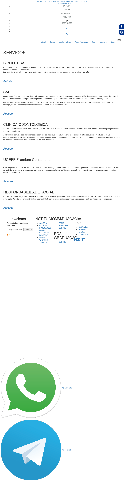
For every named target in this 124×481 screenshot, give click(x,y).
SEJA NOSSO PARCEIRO (44, 233)
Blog (93, 42)
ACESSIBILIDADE (64, 3)
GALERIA (43, 223)
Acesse (8, 81)
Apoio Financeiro (81, 42)
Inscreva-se (103, 42)
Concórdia (83, 1)
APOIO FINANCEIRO (64, 224)
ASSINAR (28, 229)
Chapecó (50, 1)
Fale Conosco (83, 234)
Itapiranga (58, 1)
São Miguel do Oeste (70, 1)
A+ (67, 34)
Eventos (81, 232)
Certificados (83, 227)
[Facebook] (74, 240)
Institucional (41, 1)
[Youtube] (77, 240)
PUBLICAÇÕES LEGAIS (45, 229)
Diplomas (82, 229)
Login (113, 42)
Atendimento (67, 388)
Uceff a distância (65, 42)
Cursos (52, 42)
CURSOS (62, 228)
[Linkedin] (83, 240)
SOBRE (42, 237)
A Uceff (43, 42)
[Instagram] (80, 240)
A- (67, 29)
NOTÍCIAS (43, 225)
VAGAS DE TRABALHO (43, 241)
